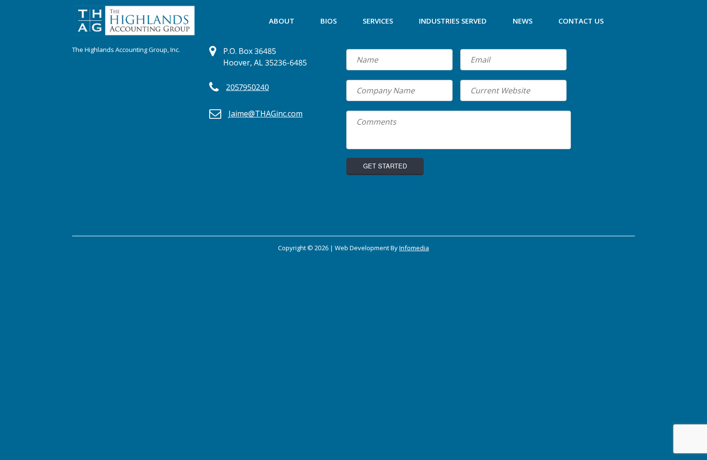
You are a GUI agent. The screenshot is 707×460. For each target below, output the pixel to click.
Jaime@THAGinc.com (265, 113)
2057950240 (247, 87)
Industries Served (453, 21)
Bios (328, 21)
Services (378, 21)
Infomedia (414, 247)
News (522, 21)
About (281, 21)
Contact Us (581, 21)
